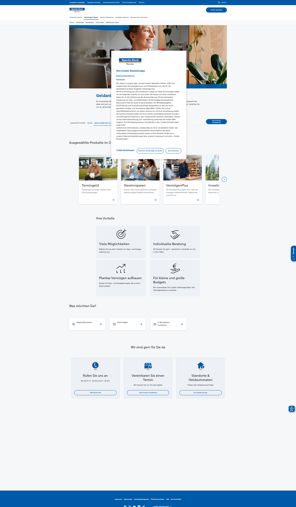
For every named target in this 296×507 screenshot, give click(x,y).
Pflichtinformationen (157, 499)
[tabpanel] (98, 179)
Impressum (118, 499)
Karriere (141, 2)
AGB (167, 499)
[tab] (76, 17)
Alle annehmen (173, 151)
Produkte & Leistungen (77, 2)
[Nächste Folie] (224, 179)
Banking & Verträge (94, 2)
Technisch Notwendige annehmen (150, 151)
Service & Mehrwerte (129, 2)
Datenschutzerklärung (125, 76)
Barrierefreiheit (176, 499)
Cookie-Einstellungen (125, 150)
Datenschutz (128, 499)
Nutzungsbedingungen (141, 499)
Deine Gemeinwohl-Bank (111, 2)
